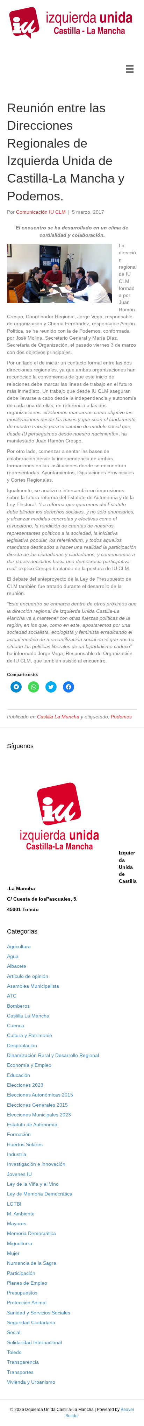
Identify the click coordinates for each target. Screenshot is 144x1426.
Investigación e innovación (36, 1164)
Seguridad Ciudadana (31, 1322)
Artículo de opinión (27, 976)
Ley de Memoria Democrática (39, 1194)
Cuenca (15, 1025)
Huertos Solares (25, 1144)
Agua (13, 956)
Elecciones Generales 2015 (37, 1105)
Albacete (16, 966)
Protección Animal (26, 1302)
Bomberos (18, 1006)
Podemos (121, 716)
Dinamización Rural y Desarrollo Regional (53, 1055)
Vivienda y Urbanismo (31, 1382)
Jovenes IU (19, 1174)
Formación (19, 1134)
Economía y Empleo (29, 1065)
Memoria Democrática (31, 1233)
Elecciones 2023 (25, 1085)
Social (13, 1332)
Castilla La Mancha (58, 716)
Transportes (20, 1372)
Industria (16, 1154)
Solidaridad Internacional (34, 1342)
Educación (18, 1075)
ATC (11, 996)
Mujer (13, 1253)
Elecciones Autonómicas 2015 (40, 1095)
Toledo (14, 1352)
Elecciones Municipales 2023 (39, 1115)
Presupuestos (22, 1293)
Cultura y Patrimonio (29, 1035)
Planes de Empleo (27, 1283)
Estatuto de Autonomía (32, 1124)
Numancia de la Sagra (31, 1263)
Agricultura (19, 946)
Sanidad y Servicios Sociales (38, 1312)
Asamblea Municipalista (33, 986)
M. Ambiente (21, 1213)
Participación (21, 1273)
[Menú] (129, 69)
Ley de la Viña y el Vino (33, 1184)
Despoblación (22, 1045)
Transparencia (23, 1362)
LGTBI (14, 1204)
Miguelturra (19, 1243)
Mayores (16, 1223)
